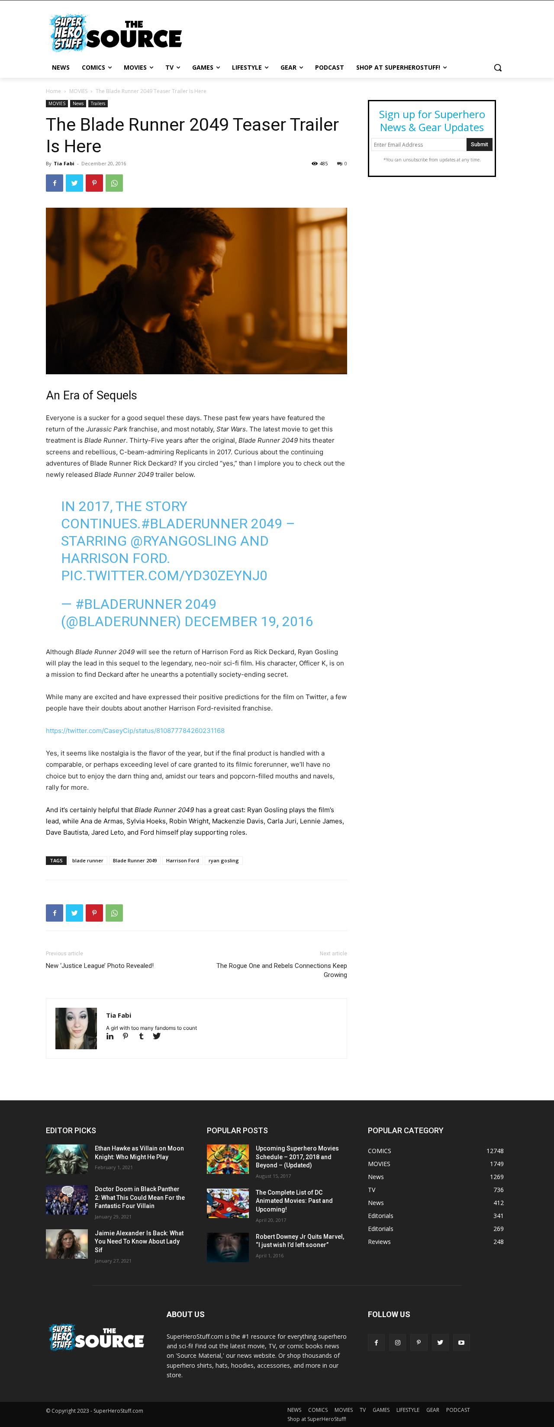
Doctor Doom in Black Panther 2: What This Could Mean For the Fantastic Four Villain (140, 1197)
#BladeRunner (194, 523)
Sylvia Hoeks (146, 821)
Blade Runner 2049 (135, 860)
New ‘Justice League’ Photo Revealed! (100, 966)
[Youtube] (461, 1342)
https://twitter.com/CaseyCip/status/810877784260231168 (135, 730)
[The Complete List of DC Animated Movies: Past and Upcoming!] (228, 1203)
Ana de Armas (102, 821)
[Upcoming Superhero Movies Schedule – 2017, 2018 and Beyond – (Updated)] (228, 1159)
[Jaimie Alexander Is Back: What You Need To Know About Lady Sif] (67, 1244)
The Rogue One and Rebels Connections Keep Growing (281, 970)
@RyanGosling (183, 541)
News (78, 103)
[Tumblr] (145, 1037)
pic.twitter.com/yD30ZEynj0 (164, 575)
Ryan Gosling (267, 810)
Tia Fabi (64, 163)
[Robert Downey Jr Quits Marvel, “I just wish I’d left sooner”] (228, 1247)
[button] (497, 67)
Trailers (98, 103)
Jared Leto (107, 832)
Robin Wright (189, 821)
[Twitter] (74, 183)
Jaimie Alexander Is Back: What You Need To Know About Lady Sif (139, 1241)
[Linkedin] (114, 1037)
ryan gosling (224, 860)
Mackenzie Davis (238, 821)
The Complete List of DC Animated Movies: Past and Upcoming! (294, 1201)
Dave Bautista (67, 832)
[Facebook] (54, 183)
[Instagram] (397, 1342)
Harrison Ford (182, 860)
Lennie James (321, 821)
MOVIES (78, 91)
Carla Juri (281, 821)
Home (53, 91)
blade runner (87, 860)
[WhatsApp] (114, 183)
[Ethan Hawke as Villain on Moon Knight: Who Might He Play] (67, 1159)
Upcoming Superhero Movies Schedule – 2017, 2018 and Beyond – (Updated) (297, 1157)
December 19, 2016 (248, 621)
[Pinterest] (94, 183)
